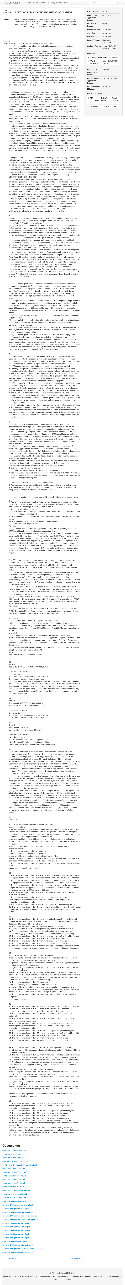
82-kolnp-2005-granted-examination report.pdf (20, 1219)
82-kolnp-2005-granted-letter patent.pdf (17, 1245)
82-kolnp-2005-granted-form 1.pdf (15, 1223)
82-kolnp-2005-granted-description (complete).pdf (21, 1216)
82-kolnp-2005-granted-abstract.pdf (16, 1201)
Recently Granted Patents (35, 2)
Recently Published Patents (58, 2)
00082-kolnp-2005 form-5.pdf (13, 1183)
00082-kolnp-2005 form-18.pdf (14, 1176)
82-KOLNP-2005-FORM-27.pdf (14, 1197)
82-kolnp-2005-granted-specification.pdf (17, 1252)
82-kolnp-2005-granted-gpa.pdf (14, 1241)
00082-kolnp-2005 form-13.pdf (14, 1172)
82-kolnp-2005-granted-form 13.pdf (16, 1226)
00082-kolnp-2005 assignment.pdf (15, 1154)
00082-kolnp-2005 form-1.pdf (13, 1168)
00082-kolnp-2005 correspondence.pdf (17, 1161)
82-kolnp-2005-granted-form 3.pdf (15, 1234)
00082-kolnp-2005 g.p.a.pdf (13, 1186)
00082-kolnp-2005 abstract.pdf (14, 1150)
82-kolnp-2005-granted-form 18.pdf (16, 1230)
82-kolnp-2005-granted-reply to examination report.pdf (23, 1248)
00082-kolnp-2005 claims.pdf (13, 1157)
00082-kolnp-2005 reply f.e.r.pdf (14, 1194)
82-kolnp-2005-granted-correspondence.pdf (19, 1212)
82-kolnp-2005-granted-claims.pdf (15, 1208)
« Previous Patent (9, 1258)
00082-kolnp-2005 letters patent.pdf (16, 1190)
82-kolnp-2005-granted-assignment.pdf (17, 1205)
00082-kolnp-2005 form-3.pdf (13, 1179)
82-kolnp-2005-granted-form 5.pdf (15, 1237)
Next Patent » (76, 1258)
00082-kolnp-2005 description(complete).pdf (19, 1165)
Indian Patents (13, 2)
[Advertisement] (42, 34)
